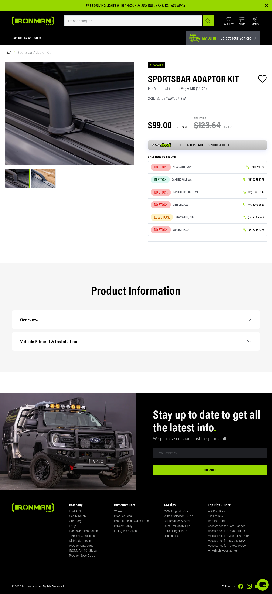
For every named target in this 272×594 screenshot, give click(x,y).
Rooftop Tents (217, 521)
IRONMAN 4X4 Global (83, 550)
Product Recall (123, 516)
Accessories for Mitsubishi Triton (229, 536)
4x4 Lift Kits (215, 516)
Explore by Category (26, 38)
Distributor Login (80, 541)
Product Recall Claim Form (131, 521)
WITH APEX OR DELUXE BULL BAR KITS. (127, 5)
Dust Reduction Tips (177, 526)
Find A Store (77, 511)
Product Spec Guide (82, 555)
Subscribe (210, 470)
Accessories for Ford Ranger (226, 526)
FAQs (72, 526)
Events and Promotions (84, 531)
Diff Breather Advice (177, 521)
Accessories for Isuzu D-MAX (226, 541)
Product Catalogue (81, 545)
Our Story (75, 521)
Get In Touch (77, 516)
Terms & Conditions (82, 536)
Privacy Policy (123, 526)
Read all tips (171, 536)
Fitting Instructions (126, 531)
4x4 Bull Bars (216, 511)
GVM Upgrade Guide (177, 511)
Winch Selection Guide (178, 516)
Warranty (120, 511)
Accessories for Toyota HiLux (226, 531)
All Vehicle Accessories (222, 550)
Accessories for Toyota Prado (227, 545)
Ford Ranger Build (176, 531)
